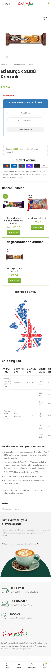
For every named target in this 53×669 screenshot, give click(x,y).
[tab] (25, 291)
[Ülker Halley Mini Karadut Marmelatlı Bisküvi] (13, 204)
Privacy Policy (35, 544)
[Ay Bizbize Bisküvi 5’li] (37, 204)
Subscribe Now (25, 129)
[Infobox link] (25, 591)
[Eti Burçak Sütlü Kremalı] (14, 256)
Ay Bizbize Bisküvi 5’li (37, 218)
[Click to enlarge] (7, 57)
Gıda (9, 65)
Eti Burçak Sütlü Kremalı (14, 270)
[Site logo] (25, 4)
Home (3, 65)
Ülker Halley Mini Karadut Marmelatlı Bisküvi (13, 221)
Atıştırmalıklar (19, 65)
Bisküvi (30, 65)
